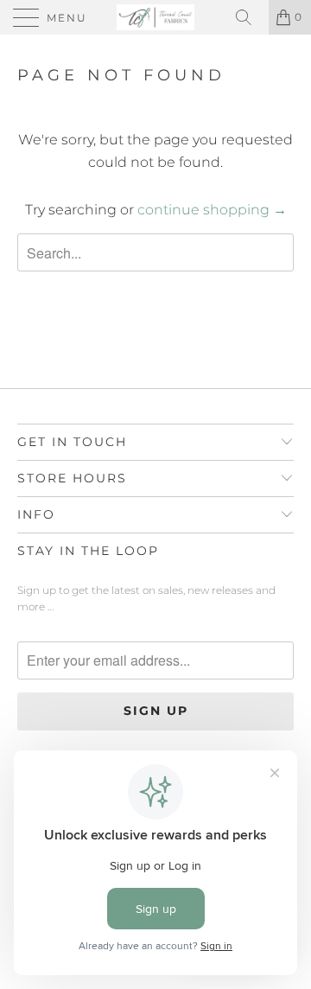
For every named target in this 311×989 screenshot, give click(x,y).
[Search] (249, 17)
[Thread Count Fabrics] (155, 17)
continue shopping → (212, 209)
